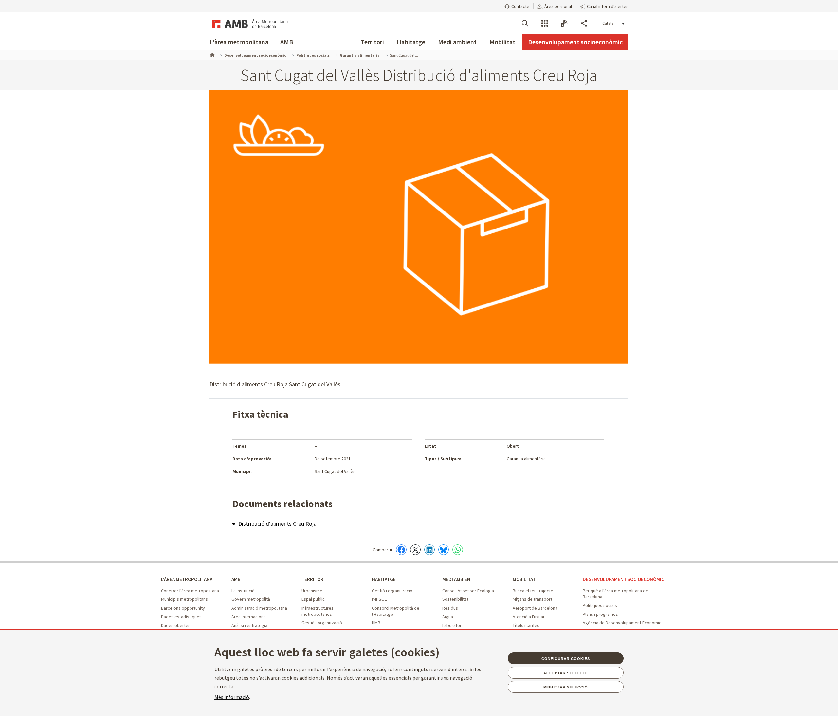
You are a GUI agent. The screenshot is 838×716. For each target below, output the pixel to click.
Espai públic (313, 599)
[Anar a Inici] (212, 54)
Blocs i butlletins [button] (564, 23)
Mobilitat (502, 42)
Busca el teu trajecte (533, 591)
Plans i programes (600, 614)
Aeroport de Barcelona (535, 608)
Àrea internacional (249, 617)
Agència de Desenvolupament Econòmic (622, 623)
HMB (376, 623)
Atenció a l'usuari (529, 617)
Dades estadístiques (181, 617)
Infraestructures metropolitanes (317, 611)
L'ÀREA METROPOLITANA (186, 579)
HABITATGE (384, 579)
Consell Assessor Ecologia (468, 591)
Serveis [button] (545, 23)
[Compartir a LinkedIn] (429, 549)
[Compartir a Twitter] (415, 549)
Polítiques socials (600, 605)
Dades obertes (176, 625)
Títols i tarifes (526, 625)
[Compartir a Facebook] (401, 549)
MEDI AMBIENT (457, 579)
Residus (450, 608)
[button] (516, 6)
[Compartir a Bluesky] (443, 549)
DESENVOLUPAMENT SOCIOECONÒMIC (623, 579)
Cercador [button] (525, 23)
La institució (243, 591)
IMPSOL (379, 599)
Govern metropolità (250, 599)
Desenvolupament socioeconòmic (575, 42)
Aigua (447, 617)
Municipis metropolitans (184, 599)
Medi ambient (457, 42)
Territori (372, 42)
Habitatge (411, 42)
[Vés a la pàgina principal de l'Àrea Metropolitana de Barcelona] (249, 23)
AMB (286, 42)
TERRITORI (313, 579)
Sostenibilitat (455, 599)
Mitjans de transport (532, 599)
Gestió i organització (321, 623)
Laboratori (452, 625)
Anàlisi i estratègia (249, 625)
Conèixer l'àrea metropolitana (190, 591)
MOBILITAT (524, 579)
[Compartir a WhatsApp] (457, 549)
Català (608, 23)
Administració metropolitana (259, 608)
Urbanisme (311, 591)
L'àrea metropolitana (239, 42)
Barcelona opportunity (183, 608)
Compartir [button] (584, 23)
